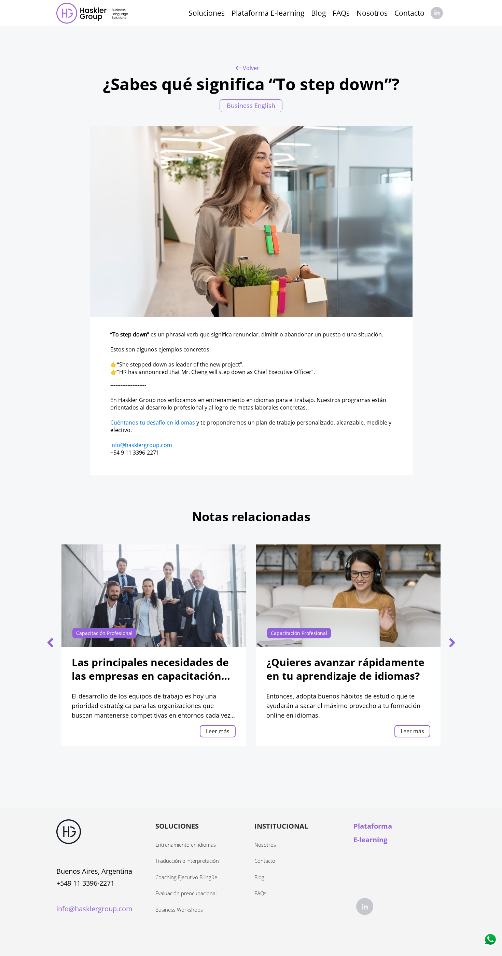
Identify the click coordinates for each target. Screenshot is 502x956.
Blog (318, 13)
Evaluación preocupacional (186, 893)
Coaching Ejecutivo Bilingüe (186, 877)
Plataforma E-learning (268, 13)
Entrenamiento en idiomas (185, 844)
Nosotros (372, 13)
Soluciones (207, 13)
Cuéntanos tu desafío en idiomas (152, 422)
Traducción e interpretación (187, 860)
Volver (251, 68)
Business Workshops (179, 909)
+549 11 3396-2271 (85, 883)
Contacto (409, 13)
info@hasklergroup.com (141, 445)
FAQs (341, 13)
